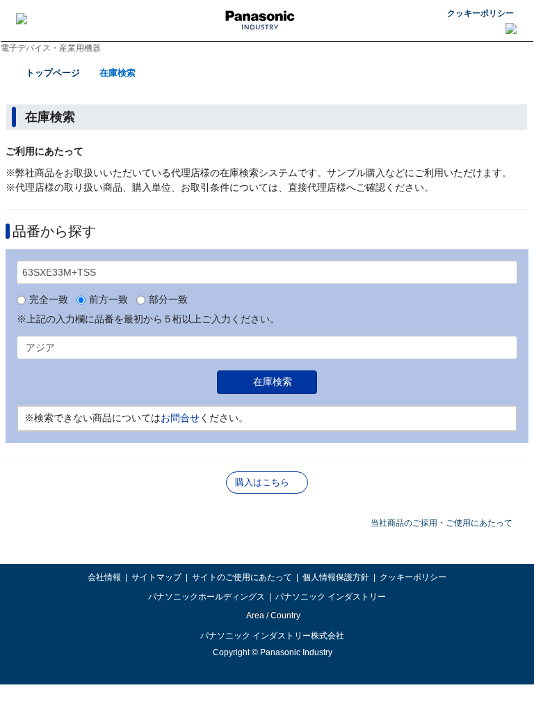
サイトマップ (156, 577)
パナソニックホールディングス (206, 597)
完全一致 (48, 300)
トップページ (53, 73)
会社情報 (104, 577)
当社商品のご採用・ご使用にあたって (441, 523)
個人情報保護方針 (335, 577)
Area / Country (272, 615)
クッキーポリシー (480, 13)
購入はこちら (262, 482)
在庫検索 (117, 73)
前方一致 (108, 300)
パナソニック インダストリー (330, 597)
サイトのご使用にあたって (242, 577)
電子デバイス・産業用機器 (51, 48)
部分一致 (168, 300)
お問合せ (180, 417)
